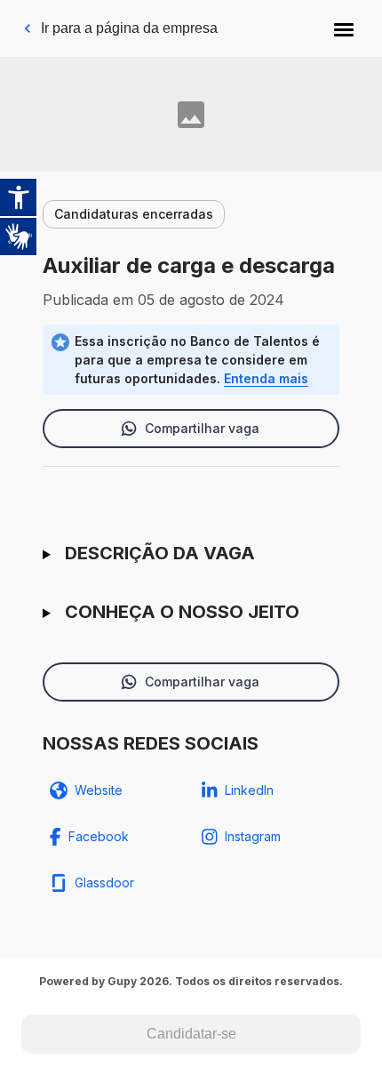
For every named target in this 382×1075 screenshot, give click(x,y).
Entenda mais (266, 378)
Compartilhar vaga (202, 428)
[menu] (344, 28)
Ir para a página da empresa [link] (129, 28)
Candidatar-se (191, 1033)
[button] (344, 28)
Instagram (253, 836)
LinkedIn (249, 790)
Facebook (98, 836)
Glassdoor (104, 882)
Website (99, 790)
